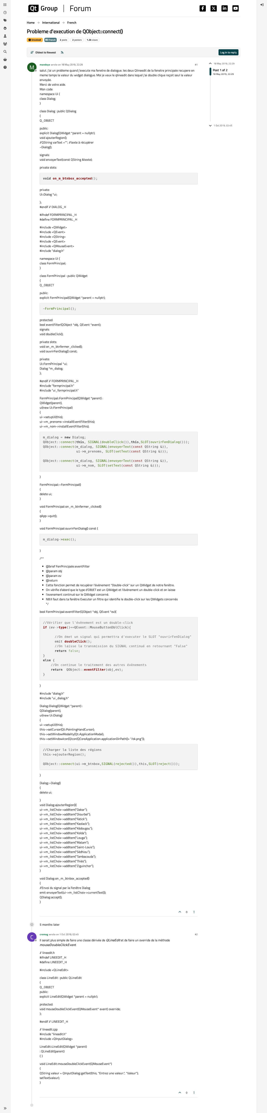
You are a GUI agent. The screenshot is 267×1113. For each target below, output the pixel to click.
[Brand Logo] (59, 8)
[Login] (261, 5)
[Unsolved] (5, 67)
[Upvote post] (179, 912)
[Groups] (5, 44)
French (52, 40)
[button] (5, 1108)
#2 (196, 934)
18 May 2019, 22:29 (72, 64)
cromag (44, 934)
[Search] (5, 51)
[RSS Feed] (62, 52)
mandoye (45, 64)
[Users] (5, 36)
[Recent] (5, 12)
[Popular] (5, 28)
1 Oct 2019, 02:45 (69, 934)
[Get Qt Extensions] (5, 59)
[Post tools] (194, 912)
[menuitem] (261, 5)
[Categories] (5, 5)
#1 (196, 64)
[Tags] (5, 20)
